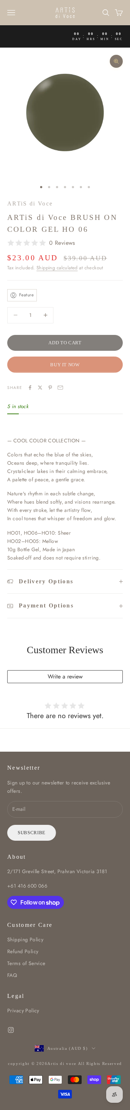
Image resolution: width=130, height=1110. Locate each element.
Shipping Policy (25, 939)
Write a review (65, 676)
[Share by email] (60, 387)
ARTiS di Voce (30, 203)
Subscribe (32, 832)
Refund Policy (22, 951)
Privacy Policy (23, 1010)
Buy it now (65, 364)
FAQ (12, 975)
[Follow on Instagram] (10, 1030)
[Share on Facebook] (30, 387)
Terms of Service (26, 963)
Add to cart (64, 342)
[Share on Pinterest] (50, 387)
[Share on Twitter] (40, 387)
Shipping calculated (57, 267)
